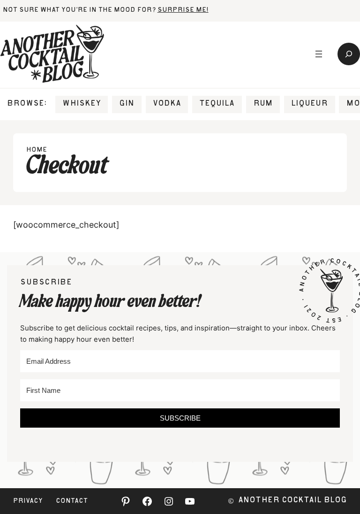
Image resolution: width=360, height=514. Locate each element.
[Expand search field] (349, 54)
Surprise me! (183, 10)
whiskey (81, 104)
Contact (72, 501)
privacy (28, 501)
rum (263, 104)
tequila (216, 104)
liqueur (309, 104)
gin (126, 104)
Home (36, 150)
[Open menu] (318, 54)
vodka (167, 104)
